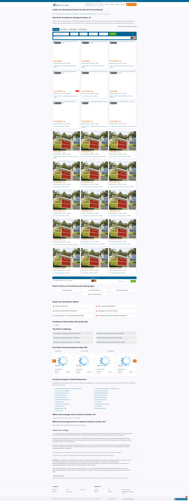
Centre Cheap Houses (122, 290)
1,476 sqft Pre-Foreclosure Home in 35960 (120, 244)
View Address (58, 63)
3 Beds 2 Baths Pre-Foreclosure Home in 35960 (93, 244)
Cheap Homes (59, 402)
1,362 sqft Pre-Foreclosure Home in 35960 (120, 156)
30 (58, 280)
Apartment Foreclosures (62, 404)
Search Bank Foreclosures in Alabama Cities (107, 388)
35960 (57, 325)
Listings (111, 4)
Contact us (82, 489)
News (95, 491)
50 (62, 280)
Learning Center (126, 489)
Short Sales (98, 402)
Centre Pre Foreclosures (94, 294)
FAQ (109, 489)
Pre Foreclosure (82, 29)
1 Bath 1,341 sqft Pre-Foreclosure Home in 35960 (94, 156)
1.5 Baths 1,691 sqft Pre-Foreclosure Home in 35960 (122, 126)
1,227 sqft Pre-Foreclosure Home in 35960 (92, 215)
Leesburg (58, 351)
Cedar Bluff (85, 351)
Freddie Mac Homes (61, 408)
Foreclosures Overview (101, 391)
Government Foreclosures (63, 399)
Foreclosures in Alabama (62, 391)
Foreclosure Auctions (61, 397)
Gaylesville (111, 351)
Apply (113, 34)
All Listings (56, 29)
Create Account (132, 4)
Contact (117, 4)
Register (54, 491)
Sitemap (96, 489)
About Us (54, 489)
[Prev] (132, 38)
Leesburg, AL (79, 369)
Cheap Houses (72, 29)
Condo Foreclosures (61, 395)
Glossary (110, 491)
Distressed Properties (101, 395)
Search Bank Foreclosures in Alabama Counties (69, 388)
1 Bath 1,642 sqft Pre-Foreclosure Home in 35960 (66, 244)
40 (60, 280)
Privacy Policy (112, 499)
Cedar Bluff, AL (101, 369)
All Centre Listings (67, 290)
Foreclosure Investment (62, 393)
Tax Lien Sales (59, 410)
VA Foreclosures (60, 406)
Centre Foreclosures (94, 290)
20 (56, 280)
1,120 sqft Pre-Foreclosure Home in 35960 (92, 186)
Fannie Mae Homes (100, 408)
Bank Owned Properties (101, 393)
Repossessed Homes (101, 397)
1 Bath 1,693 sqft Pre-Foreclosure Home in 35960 (122, 186)
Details (68, 372)
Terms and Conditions (128, 499)
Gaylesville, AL (58, 369)
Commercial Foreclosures (102, 404)
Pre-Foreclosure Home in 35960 (89, 96)
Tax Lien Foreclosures (101, 399)
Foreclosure (64, 29)
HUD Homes (98, 406)
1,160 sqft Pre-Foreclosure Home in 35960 (120, 215)
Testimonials (69, 491)
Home (106, 4)
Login (123, 4)
